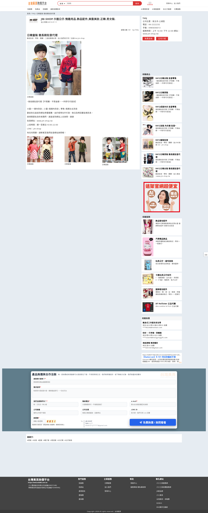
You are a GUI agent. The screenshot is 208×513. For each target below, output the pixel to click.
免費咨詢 (148, 38)
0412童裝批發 (162, 140)
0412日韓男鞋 (162, 92)
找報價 (45, 9)
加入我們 (177, 3)
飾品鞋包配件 (161, 221)
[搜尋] (99, 3)
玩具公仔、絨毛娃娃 (164, 261)
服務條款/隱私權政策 (138, 487)
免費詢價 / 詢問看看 (154, 422)
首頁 (28, 13)
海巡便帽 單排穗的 (150, 343)
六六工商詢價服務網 (164, 487)
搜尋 (137, 3)
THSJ (33, 13)
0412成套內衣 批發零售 (166, 106)
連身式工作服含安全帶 (152, 322)
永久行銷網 (167, 9)
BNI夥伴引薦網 (162, 507)
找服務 (29, 9)
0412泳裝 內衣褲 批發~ (166, 125)
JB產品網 (160, 491)
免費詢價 (150, 4)
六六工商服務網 (162, 483)
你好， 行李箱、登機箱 (152, 333)
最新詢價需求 (55, 9)
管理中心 (169, 3)
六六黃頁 (160, 495)
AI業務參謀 (145, 9)
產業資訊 (82, 491)
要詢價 (81, 499)
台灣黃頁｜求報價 (163, 499)
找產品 (37, 9)
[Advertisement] (161, 56)
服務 (61, 3)
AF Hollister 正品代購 (166, 303)
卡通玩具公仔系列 (163, 275)
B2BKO (159, 503)
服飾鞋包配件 (161, 289)
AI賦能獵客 (156, 9)
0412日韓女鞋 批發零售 (166, 78)
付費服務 (177, 9)
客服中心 (134, 483)
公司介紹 (162, 38)
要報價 (81, 495)
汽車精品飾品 (161, 239)
